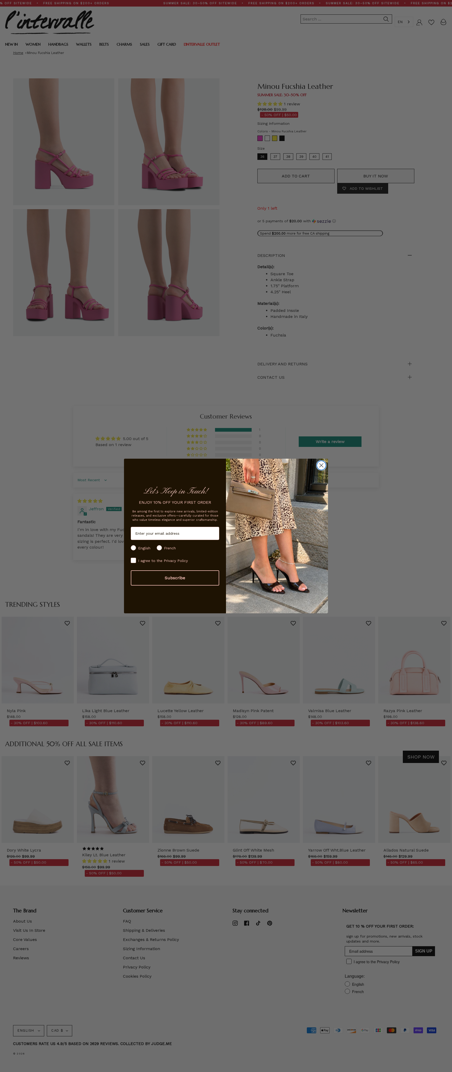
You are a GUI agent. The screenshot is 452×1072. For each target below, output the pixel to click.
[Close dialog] (321, 465)
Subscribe (175, 577)
